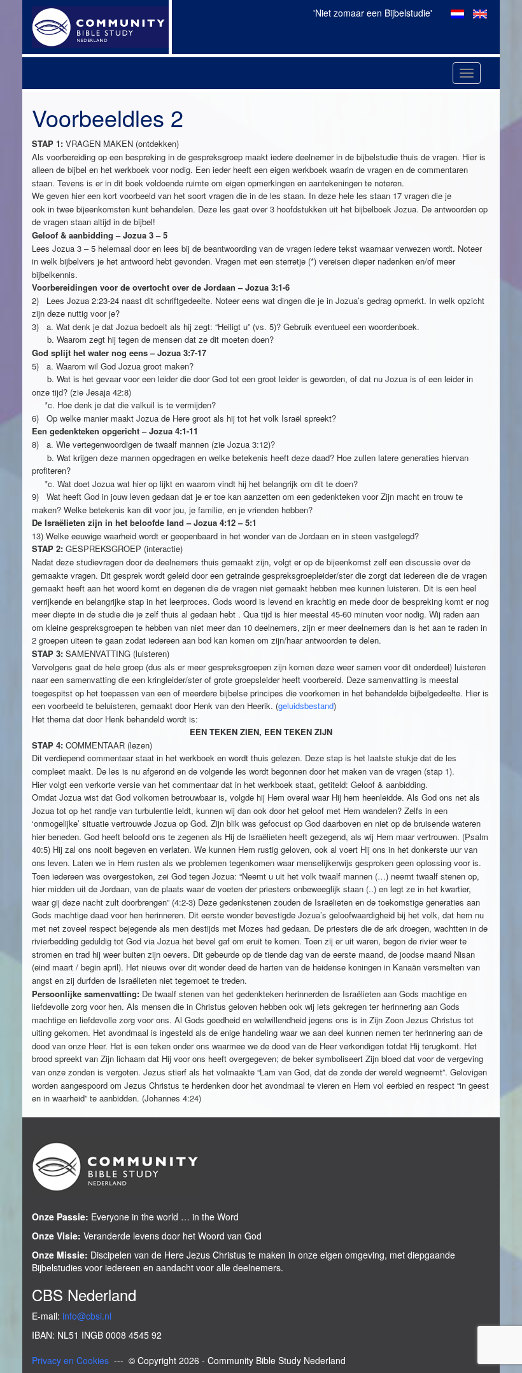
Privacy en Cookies (70, 1360)
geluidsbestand (306, 706)
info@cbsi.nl (86, 1315)
